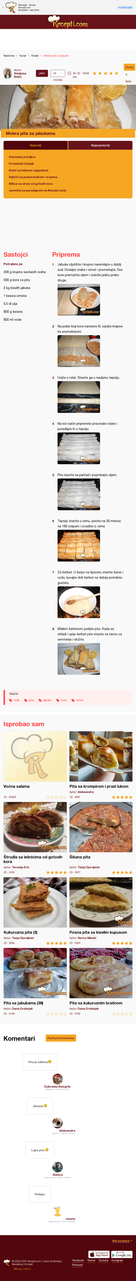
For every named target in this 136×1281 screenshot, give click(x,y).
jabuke (47, 700)
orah (16, 700)
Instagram (117, 1260)
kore (64, 700)
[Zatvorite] (3, 7)
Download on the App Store (99, 1254)
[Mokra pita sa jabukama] (91, 300)
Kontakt (29, 1264)
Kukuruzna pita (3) (35, 911)
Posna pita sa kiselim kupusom (101, 911)
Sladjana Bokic (20, 75)
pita (31, 700)
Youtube (103, 1260)
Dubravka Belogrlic (57, 1086)
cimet (79, 700)
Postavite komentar (60, 1038)
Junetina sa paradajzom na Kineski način (37, 190)
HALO (27, 1268)
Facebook (78, 1260)
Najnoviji (35, 145)
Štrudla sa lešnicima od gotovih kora (35, 838)
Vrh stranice (120, 1240)
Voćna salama (35, 765)
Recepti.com (68, 22)
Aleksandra (67, 1130)
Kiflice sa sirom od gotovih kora (31, 183)
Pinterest (77, 1265)
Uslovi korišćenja (52, 1261)
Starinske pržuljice (22, 156)
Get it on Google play (121, 1254)
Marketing (17, 1264)
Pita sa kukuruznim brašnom (101, 981)
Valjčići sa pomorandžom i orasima (33, 177)
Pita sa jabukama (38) (35, 981)
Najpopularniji (100, 145)
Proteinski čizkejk (21, 163)
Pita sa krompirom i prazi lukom (101, 765)
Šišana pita (101, 838)
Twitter (91, 1260)
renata (70, 1218)
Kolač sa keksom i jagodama (28, 170)
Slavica (58, 1174)
